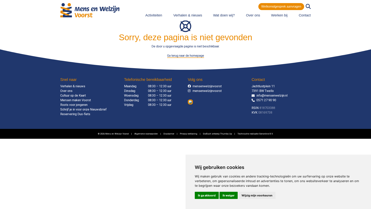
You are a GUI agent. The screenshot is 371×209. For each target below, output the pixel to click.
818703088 (267, 108)
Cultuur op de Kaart (73, 95)
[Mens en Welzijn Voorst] (89, 10)
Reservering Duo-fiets (75, 114)
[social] (190, 86)
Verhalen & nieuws (187, 15)
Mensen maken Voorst (75, 100)
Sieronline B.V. (266, 134)
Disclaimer (168, 134)
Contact (305, 15)
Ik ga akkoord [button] (207, 195)
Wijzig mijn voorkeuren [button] (257, 195)
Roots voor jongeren (74, 105)
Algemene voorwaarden (146, 134)
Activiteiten (153, 15)
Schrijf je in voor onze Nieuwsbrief (83, 109)
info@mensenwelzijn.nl (272, 95)
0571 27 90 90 (266, 100)
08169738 (265, 112)
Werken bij (279, 15)
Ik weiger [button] (229, 195)
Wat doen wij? (224, 15)
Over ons (253, 15)
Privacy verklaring (188, 134)
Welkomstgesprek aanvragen (281, 6)
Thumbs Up (226, 134)
